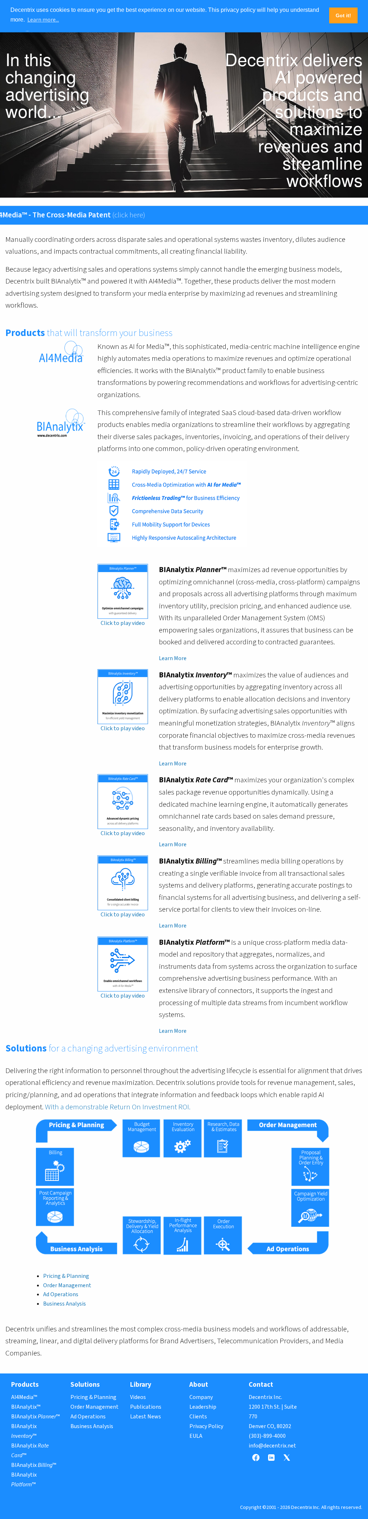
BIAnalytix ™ (35, 1417)
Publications (145, 1407)
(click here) (96, 215)
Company (201, 1397)
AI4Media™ (24, 1397)
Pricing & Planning (66, 1276)
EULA (195, 1436)
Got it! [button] (343, 15)
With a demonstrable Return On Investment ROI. (117, 1106)
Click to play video (123, 623)
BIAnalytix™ (25, 1407)
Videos (138, 1397)
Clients (198, 1417)
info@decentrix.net (272, 1446)
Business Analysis (64, 1304)
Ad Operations (60, 1294)
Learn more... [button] (43, 20)
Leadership (202, 1407)
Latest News (145, 1417)
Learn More (173, 658)
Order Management (67, 1285)
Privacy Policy (206, 1426)
